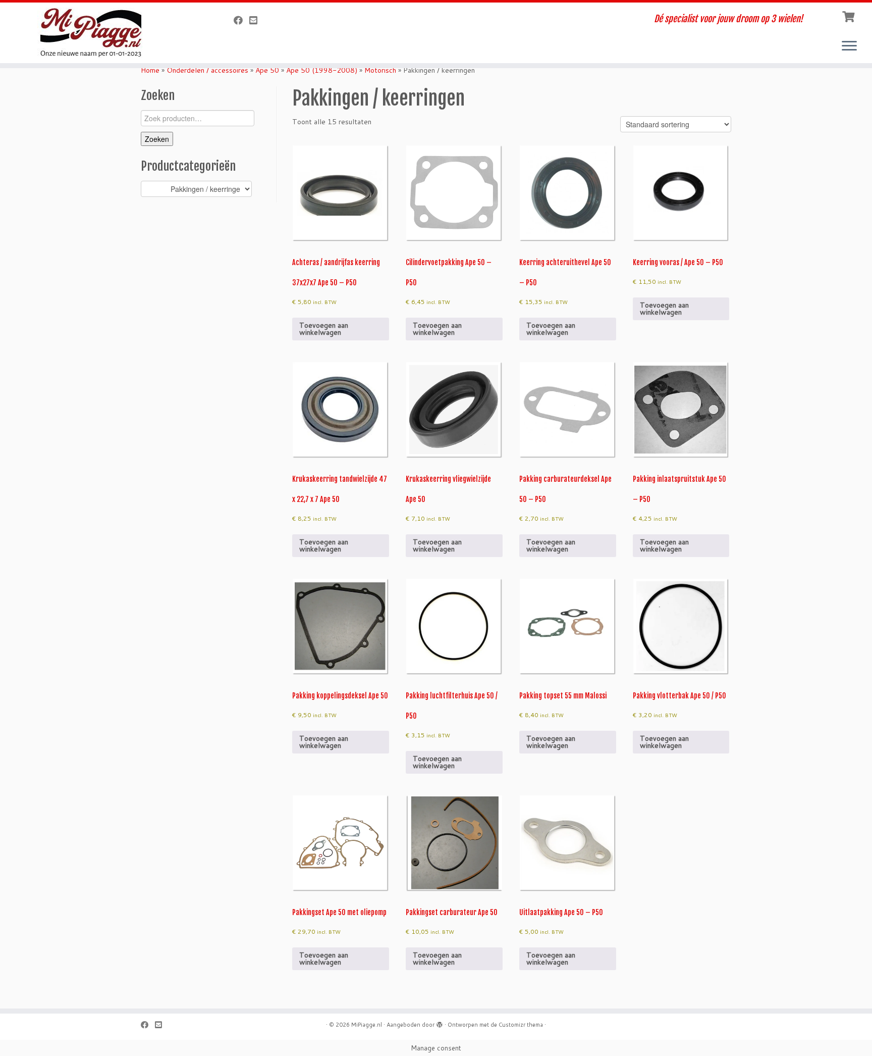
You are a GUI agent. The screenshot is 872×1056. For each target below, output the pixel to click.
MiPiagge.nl (366, 1025)
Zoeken (157, 139)
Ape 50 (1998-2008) (321, 70)
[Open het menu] (849, 46)
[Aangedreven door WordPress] (439, 1022)
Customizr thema (521, 1025)
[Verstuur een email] (256, 20)
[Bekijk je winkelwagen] (849, 15)
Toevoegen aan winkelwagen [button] (323, 328)
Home (150, 70)
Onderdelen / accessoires (207, 70)
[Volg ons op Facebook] (241, 20)
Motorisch (380, 70)
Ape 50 (267, 70)
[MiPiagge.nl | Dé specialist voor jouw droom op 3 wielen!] (100, 33)
